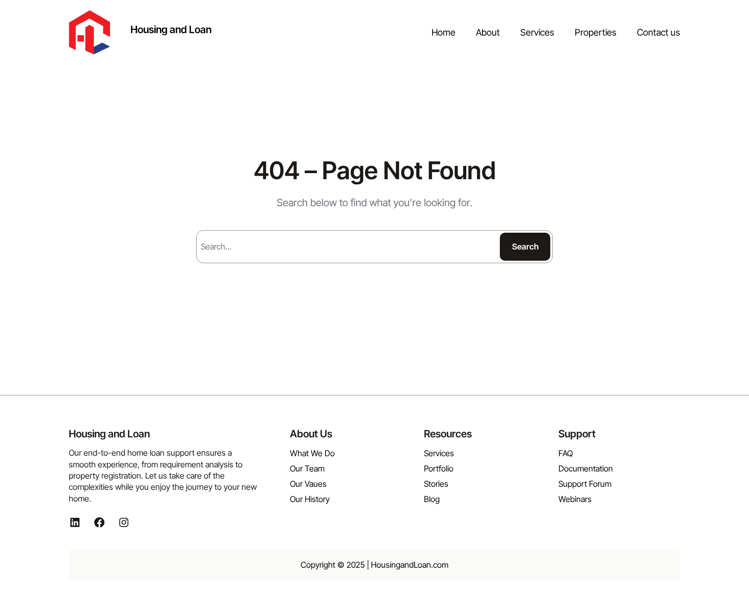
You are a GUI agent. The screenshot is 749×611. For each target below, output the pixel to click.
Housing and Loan (170, 29)
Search (525, 246)
